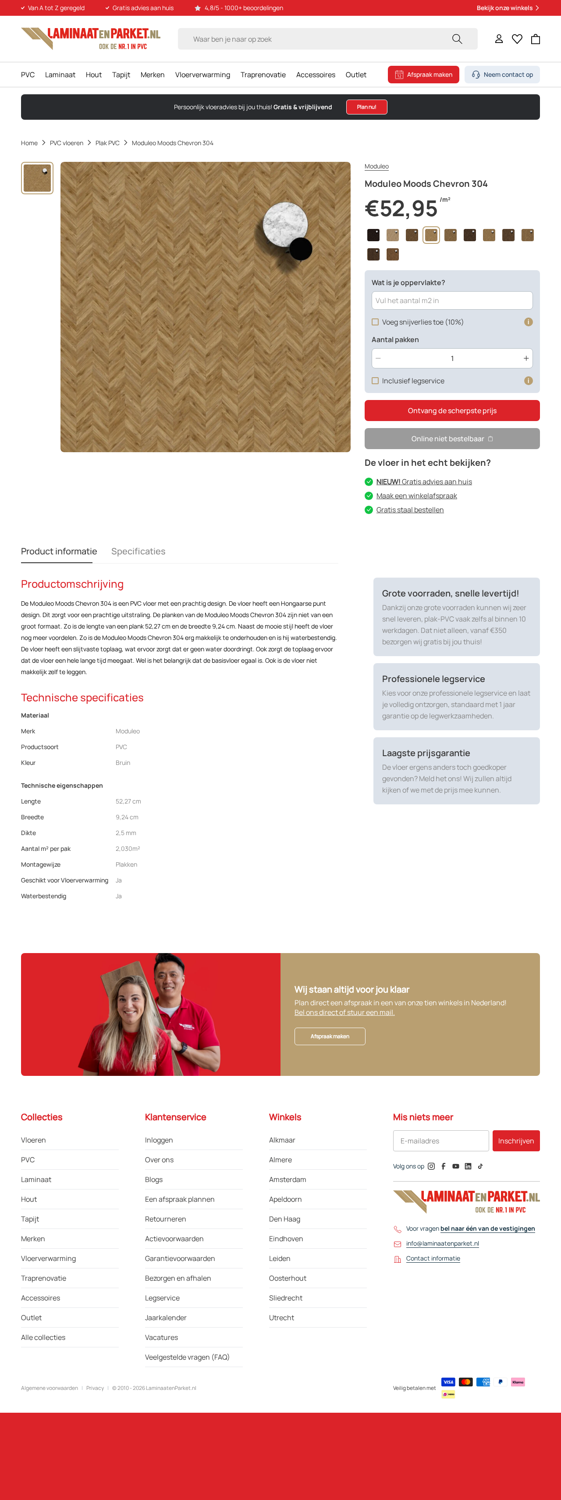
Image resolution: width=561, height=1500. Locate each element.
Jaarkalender (166, 1317)
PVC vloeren (66, 143)
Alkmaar (282, 1140)
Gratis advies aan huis (424, 481)
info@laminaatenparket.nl (442, 1243)
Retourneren (165, 1219)
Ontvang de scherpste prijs (452, 410)
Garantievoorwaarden (180, 1258)
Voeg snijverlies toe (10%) (423, 322)
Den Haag (284, 1219)
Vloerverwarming (202, 74)
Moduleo (377, 166)
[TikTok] (480, 1166)
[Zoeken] (457, 38)
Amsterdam (287, 1179)
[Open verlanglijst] (517, 39)
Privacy (95, 1388)
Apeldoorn (285, 1199)
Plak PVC (108, 143)
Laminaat (60, 74)
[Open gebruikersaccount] (499, 38)
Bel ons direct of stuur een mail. (345, 1012)
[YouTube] (455, 1166)
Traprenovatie (263, 74)
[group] (37, 178)
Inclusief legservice (413, 381)
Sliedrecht (285, 1298)
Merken (153, 74)
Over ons (159, 1159)
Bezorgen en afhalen (178, 1278)
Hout (94, 74)
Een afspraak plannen (180, 1199)
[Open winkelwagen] (535, 39)
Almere (280, 1159)
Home (29, 143)
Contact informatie (433, 1258)
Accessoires (315, 74)
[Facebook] (443, 1166)
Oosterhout (287, 1278)
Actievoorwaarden (174, 1238)
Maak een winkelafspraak (416, 495)
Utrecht (281, 1317)
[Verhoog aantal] (526, 358)
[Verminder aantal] (378, 358)
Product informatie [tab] (59, 551)
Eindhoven (286, 1238)
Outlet (356, 74)
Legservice (162, 1298)
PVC (28, 74)
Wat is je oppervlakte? (408, 282)
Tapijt (121, 74)
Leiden (280, 1258)
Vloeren (33, 1140)
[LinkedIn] (468, 1166)
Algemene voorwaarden (49, 1388)
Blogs (154, 1179)
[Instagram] (431, 1166)
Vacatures (161, 1337)
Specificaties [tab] (138, 551)
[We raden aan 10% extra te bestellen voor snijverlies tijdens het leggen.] (528, 322)
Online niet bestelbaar (448, 438)
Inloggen (159, 1140)
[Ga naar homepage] (90, 39)
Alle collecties (43, 1337)
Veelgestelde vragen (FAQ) (187, 1357)
